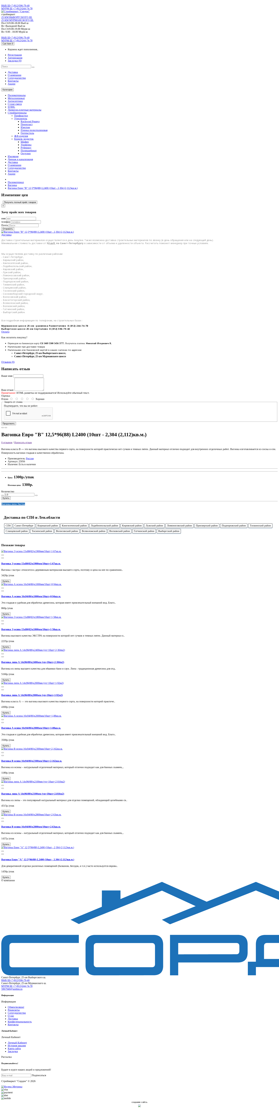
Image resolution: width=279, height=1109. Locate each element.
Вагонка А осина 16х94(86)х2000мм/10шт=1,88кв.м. (31, 728)
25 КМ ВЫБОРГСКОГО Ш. (16, 17)
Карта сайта (14, 1048)
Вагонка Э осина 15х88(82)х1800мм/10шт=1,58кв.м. (31, 629)
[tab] (139, 234)
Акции (11, 83)
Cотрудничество (17, 78)
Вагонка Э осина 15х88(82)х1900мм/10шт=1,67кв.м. (31, 563)
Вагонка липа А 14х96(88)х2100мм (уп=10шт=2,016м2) (32, 793)
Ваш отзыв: (7, 390)
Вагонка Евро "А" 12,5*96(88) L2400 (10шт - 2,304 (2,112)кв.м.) (37, 859)
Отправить (8, 229)
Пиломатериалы (17, 95)
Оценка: (5, 395)
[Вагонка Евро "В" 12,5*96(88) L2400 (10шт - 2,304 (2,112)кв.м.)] (37, 231)
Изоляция (13, 156)
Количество (7, 491)
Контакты (13, 81)
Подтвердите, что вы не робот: (21, 405)
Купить (6, 498)
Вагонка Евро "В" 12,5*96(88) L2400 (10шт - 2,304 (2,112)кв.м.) (43, 188)
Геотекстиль (27, 133)
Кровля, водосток (24, 139)
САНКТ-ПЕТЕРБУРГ (13, 2)
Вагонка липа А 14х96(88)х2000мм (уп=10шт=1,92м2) (32, 695)
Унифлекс (26, 144)
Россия (30, 458)
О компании (14, 75)
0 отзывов (6, 442)
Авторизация (15, 57)
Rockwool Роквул (30, 121)
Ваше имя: (7, 376)
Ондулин (26, 153)
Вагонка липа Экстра (13, 504)
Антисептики (15, 101)
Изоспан (25, 127)
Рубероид (26, 147)
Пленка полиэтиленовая (34, 130)
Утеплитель (20, 118)
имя (3, 218)
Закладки (13, 1051)
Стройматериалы (17, 112)
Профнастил (21, 115)
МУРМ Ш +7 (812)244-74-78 (16, 8)
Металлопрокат (16, 98)
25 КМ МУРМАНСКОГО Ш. (17, 20)
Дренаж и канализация (20, 159)
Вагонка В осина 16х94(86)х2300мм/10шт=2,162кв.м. (31, 761)
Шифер (25, 141)
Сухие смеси (15, 104)
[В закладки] (2, 427)
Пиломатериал (16, 182)
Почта (4, 225)
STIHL (11, 107)
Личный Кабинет (17, 1042)
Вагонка (12, 185)
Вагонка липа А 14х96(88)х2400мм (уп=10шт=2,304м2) (32, 662)
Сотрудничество (17, 1013)
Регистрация (15, 55)
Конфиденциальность (20, 1021)
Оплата (5, 331)
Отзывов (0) (8, 362)
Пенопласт (27, 124)
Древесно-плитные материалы (24, 109)
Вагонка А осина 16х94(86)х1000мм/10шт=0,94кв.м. (31, 596)
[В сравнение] (6, 427)
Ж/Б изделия (21, 136)
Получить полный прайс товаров (20, 202)
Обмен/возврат (16, 1007)
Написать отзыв (23, 442)
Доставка (13, 72)
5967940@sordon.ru (11, 989)
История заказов (17, 1045)
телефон (5, 221)
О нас (11, 1015)
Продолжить (9, 423)
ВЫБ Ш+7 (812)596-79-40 (15, 5)
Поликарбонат (29, 150)
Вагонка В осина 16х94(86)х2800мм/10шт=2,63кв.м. (31, 826)
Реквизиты (14, 1010)
